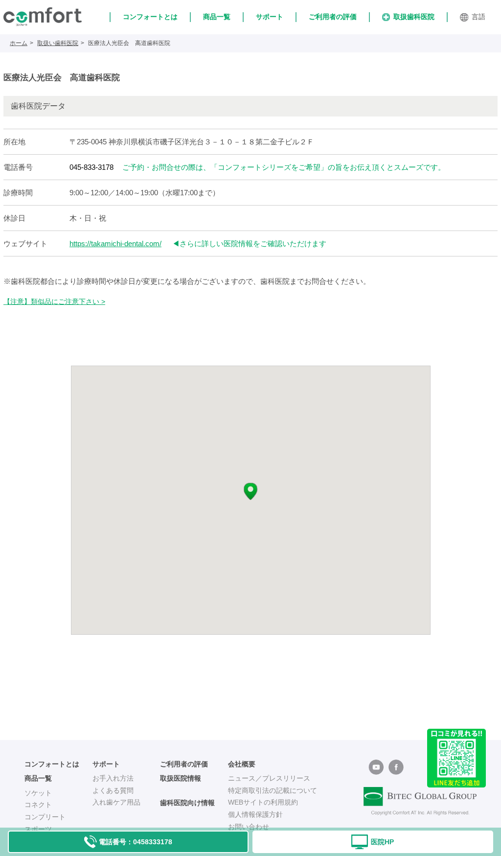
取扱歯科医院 (413, 17)
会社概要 (241, 764)
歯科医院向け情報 (187, 803)
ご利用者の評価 (333, 17)
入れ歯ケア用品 (116, 802)
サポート (269, 17)
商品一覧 (216, 17)
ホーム (18, 43)
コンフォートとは (150, 17)
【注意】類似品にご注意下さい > (54, 301)
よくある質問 (113, 790)
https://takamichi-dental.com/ (115, 243)
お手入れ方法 (113, 778)
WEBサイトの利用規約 (263, 802)
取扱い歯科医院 (57, 43)
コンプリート (45, 817)
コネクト (38, 805)
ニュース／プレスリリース (269, 778)
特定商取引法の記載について (272, 790)
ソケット (38, 793)
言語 (478, 17)
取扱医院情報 (180, 778)
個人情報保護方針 (255, 814)
